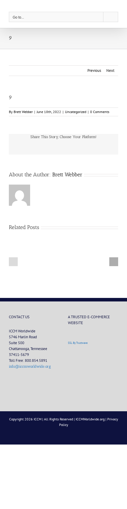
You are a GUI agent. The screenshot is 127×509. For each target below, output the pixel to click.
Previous (94, 70)
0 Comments (99, 112)
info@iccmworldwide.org (30, 366)
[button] (13, 261)
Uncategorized (75, 112)
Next (110, 70)
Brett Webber (23, 112)
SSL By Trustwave (78, 342)
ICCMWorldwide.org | (91, 419)
